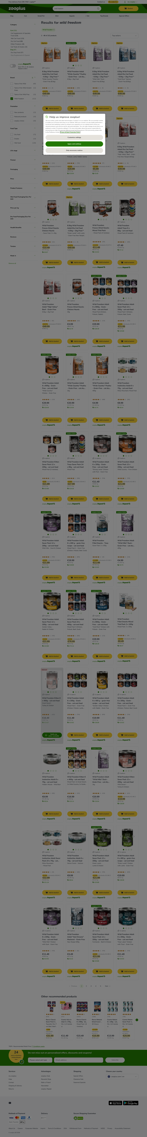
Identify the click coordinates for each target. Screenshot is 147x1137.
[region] (74, 134)
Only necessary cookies (74, 150)
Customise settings (74, 137)
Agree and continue (74, 144)
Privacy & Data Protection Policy (70, 132)
